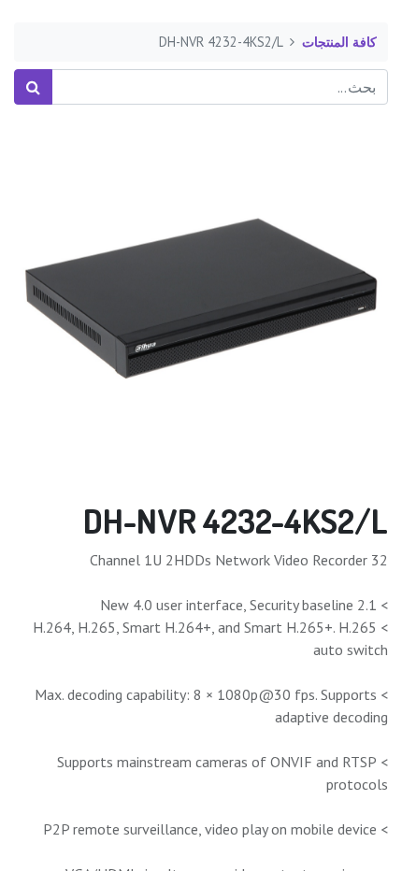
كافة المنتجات (339, 41)
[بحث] (33, 87)
